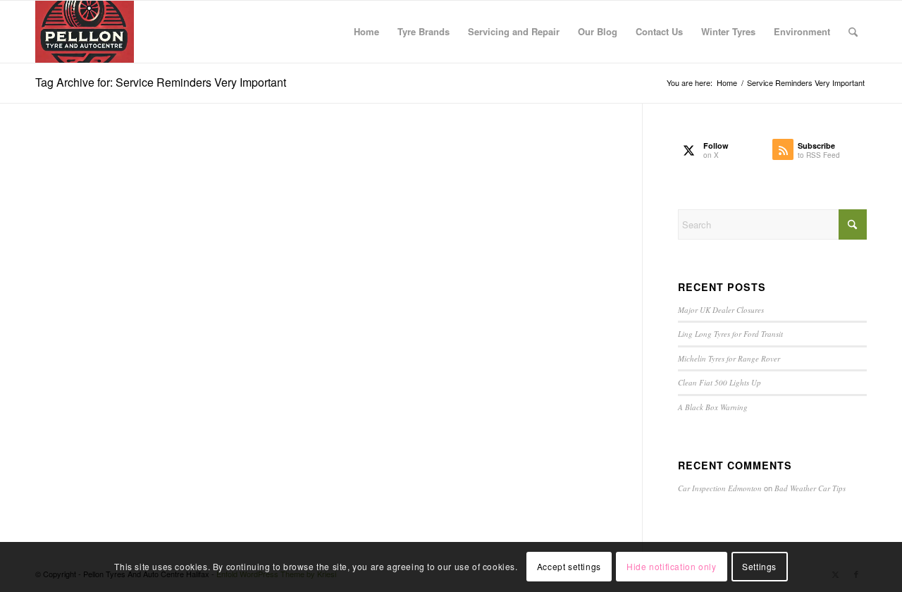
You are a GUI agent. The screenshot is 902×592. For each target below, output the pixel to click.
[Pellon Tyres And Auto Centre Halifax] (84, 32)
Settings (759, 567)
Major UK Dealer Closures (721, 309)
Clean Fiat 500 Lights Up (719, 382)
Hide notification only (671, 567)
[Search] (853, 32)
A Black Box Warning (713, 407)
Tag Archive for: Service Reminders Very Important (160, 82)
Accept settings (569, 567)
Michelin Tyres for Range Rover (729, 358)
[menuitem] (366, 32)
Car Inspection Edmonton (720, 488)
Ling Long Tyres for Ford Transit (730, 333)
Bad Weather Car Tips (810, 488)
